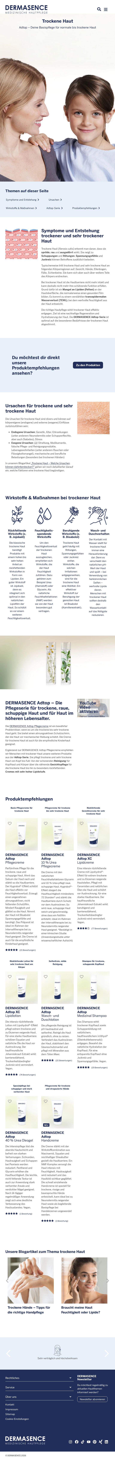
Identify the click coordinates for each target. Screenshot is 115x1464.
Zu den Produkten (88, 365)
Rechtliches (12, 1378)
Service (10, 1387)
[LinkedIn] (107, 1441)
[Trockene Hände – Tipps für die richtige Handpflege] (31, 1280)
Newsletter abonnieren (92, 1399)
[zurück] (7, 1280)
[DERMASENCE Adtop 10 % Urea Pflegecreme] (57, 834)
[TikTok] (83, 1441)
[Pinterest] (95, 1441)
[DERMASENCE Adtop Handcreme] (57, 1112)
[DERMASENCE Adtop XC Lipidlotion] (21, 987)
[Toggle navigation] (105, 10)
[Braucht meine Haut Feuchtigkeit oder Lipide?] (84, 1280)
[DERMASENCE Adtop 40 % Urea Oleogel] (21, 1112)
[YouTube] (89, 1441)
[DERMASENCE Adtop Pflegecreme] (21, 834)
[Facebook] (77, 1441)
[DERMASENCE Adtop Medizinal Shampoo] (93, 987)
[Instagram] (71, 1441)
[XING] (101, 1441)
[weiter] (107, 1280)
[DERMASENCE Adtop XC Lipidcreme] (93, 834)
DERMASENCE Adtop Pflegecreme (29, 726)
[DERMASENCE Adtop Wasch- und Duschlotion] (57, 987)
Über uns (10, 1397)
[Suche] (99, 9)
